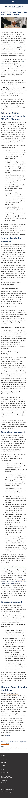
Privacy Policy (4, 782)
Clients (3, 762)
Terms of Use (4, 780)
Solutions (4, 758)
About (3, 755)
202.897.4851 (4, 787)
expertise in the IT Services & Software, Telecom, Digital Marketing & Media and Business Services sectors (13, 581)
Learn (3, 765)
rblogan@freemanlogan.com (7, 789)
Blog (2, 769)
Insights (8, 735)
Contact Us (4, 772)
